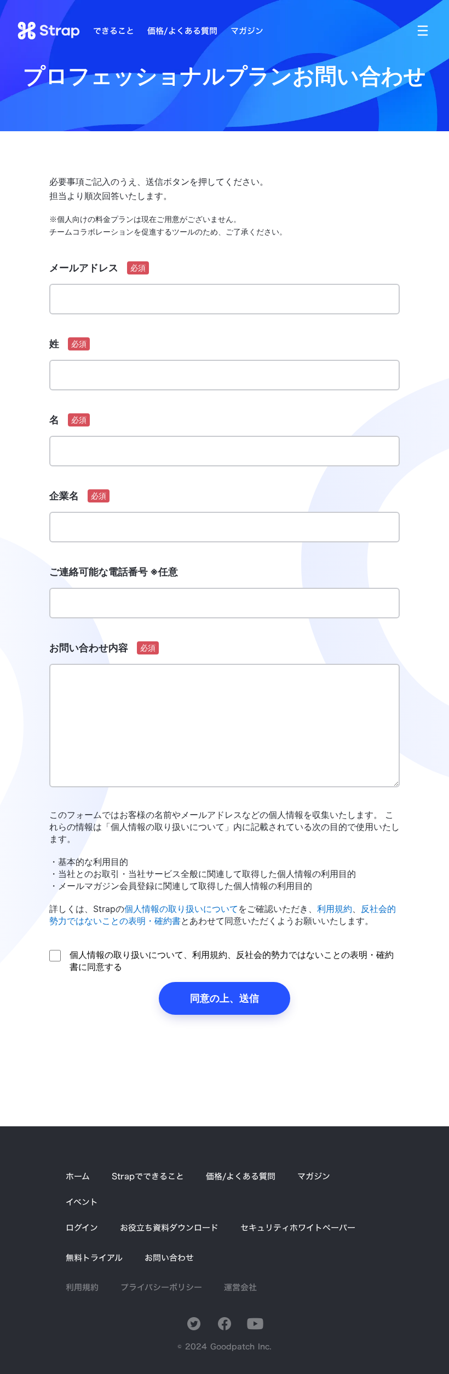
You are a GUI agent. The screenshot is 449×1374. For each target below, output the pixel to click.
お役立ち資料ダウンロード (169, 1227)
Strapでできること (148, 1176)
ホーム (78, 1176)
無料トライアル (94, 1258)
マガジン (313, 1176)
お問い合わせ (169, 1258)
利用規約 (82, 1287)
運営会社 (240, 1287)
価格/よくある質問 (240, 1176)
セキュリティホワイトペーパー (297, 1227)
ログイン (82, 1227)
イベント (82, 1202)
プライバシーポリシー (161, 1287)
